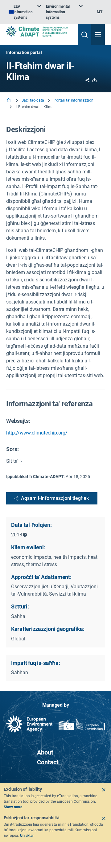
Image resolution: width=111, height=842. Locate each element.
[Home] (9, 101)
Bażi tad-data (33, 100)
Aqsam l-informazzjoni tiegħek (55, 498)
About (45, 752)
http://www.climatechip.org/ (37, 433)
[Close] (103, 790)
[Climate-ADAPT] (39, 31)
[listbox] (24, 12)
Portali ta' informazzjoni (74, 100)
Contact (48, 762)
